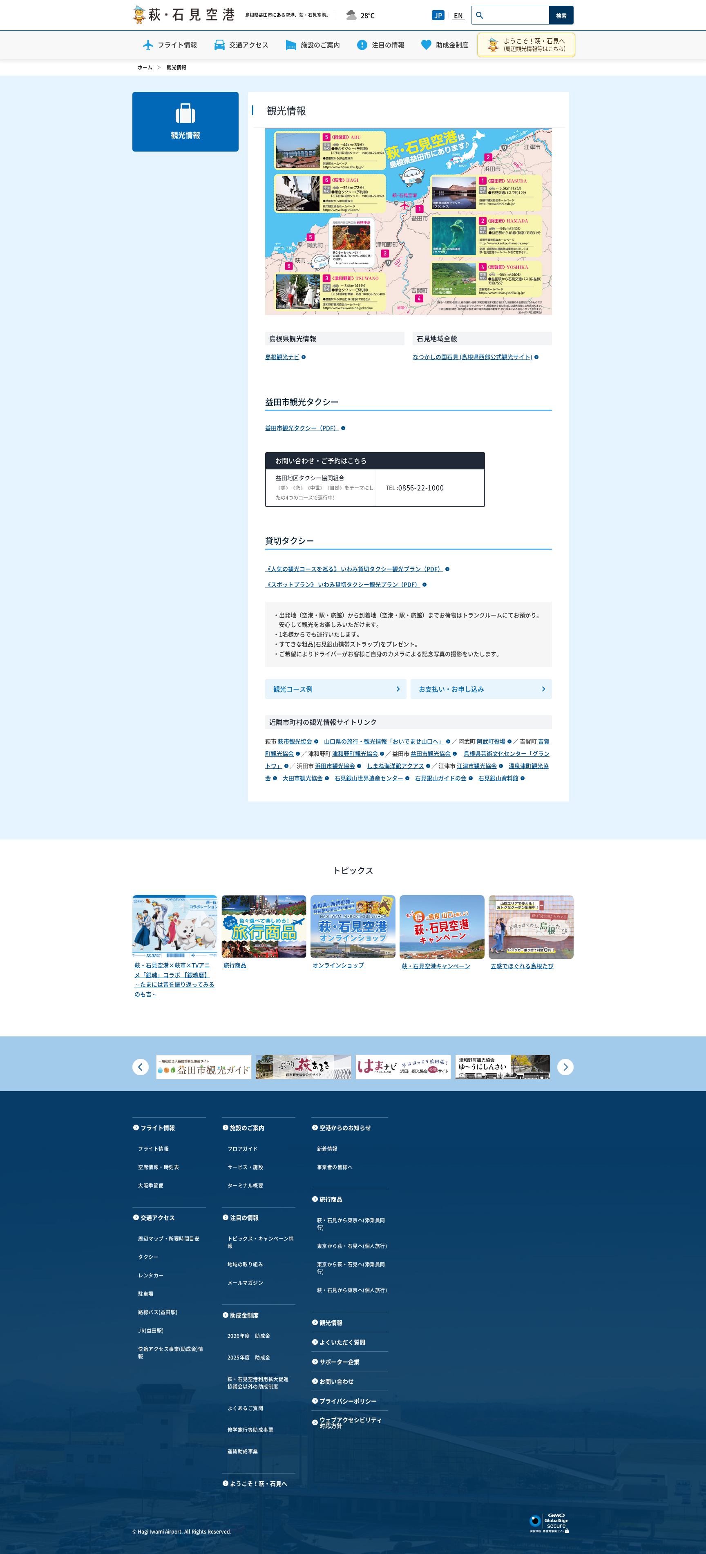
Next (565, 1067)
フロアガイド (243, 1148)
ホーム (145, 67)
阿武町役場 (491, 741)
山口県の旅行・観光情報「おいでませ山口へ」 (384, 741)
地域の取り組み (246, 1264)
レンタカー (151, 1275)
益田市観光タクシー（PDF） (302, 428)
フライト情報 (153, 1148)
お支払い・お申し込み (451, 689)
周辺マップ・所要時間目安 (168, 1238)
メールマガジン (246, 1282)
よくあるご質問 (246, 1408)
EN (458, 15)
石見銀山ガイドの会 (441, 778)
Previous (140, 1067)
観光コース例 (293, 689)
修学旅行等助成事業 (251, 1429)
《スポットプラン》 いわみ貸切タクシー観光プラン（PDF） (342, 584)
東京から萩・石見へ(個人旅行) (352, 1246)
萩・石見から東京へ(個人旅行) (352, 1290)
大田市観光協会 (303, 778)
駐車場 (146, 1293)
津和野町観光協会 (355, 753)
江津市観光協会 (477, 765)
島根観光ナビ (282, 357)
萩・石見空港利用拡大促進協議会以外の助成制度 (258, 1382)
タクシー (148, 1257)
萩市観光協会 (295, 741)
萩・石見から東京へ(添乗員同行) (351, 1224)
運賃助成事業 (243, 1451)
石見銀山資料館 (498, 778)
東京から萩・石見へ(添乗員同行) (351, 1268)
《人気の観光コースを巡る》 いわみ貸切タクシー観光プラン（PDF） (354, 569)
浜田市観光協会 (335, 765)
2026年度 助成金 (249, 1336)
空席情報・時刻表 (158, 1167)
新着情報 (327, 1148)
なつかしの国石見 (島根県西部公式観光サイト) (472, 357)
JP (438, 15)
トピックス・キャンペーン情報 (261, 1242)
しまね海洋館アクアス (395, 765)
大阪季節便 (151, 1185)
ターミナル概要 (246, 1185)
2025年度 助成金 (249, 1357)
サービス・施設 (246, 1167)
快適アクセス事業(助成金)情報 (170, 1352)
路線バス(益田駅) (158, 1312)
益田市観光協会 (431, 753)
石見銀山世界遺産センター (369, 778)
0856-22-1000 (421, 487)
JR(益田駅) (151, 1330)
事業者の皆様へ (335, 1167)
